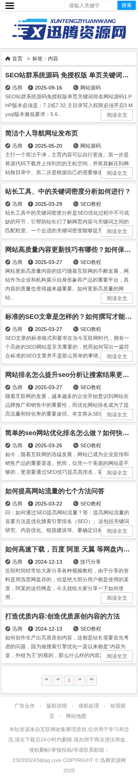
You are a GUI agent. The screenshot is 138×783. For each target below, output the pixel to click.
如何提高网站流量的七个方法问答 (55, 491)
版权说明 (56, 706)
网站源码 (90, 88)
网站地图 (76, 716)
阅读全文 (117, 115)
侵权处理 (88, 706)
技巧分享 (90, 562)
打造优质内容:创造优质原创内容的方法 (62, 616)
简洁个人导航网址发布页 (41, 133)
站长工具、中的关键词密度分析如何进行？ (68, 191)
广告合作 (24, 706)
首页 (17, 58)
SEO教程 (90, 204)
